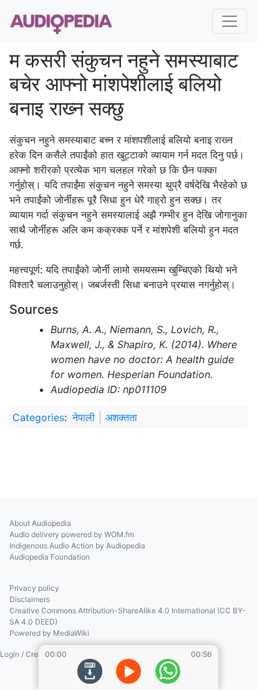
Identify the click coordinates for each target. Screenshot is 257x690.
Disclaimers (29, 599)
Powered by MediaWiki (49, 633)
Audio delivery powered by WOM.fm (71, 534)
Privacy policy (34, 588)
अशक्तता (121, 417)
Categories (38, 417)
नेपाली (83, 417)
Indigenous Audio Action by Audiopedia (77, 545)
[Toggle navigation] (229, 21)
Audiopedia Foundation (49, 556)
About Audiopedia (40, 523)
